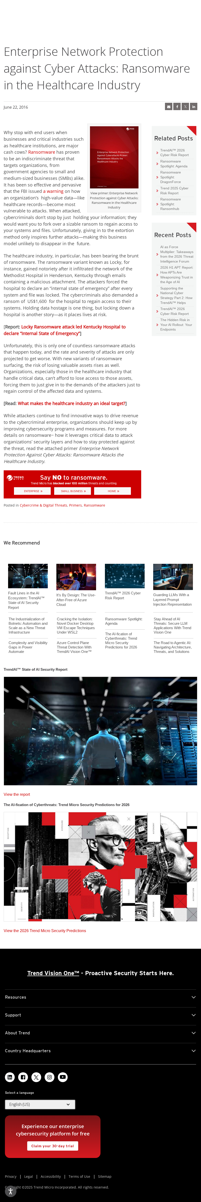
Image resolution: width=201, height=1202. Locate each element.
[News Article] (100, 729)
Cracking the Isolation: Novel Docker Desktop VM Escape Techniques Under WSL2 (76, 625)
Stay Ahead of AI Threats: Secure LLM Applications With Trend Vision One (172, 625)
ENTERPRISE (31, 491)
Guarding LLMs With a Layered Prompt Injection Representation (172, 599)
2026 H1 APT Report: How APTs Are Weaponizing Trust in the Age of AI (175, 274)
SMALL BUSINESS (72, 491)
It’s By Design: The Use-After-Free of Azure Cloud (76, 600)
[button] (40, 1105)
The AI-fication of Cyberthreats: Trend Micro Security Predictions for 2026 (121, 640)
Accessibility (51, 1176)
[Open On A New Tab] (185, 106)
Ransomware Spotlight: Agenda (172, 163)
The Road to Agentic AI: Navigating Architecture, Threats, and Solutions (173, 647)
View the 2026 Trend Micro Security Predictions (45, 929)
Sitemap (105, 1176)
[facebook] (177, 106)
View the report (17, 793)
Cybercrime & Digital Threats (43, 505)
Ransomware (41, 152)
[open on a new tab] (36, 1077)
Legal (28, 1176)
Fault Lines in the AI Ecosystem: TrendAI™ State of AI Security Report (26, 600)
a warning (53, 191)
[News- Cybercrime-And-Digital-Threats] (168, 106)
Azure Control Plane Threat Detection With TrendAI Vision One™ (74, 647)
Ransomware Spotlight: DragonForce (169, 177)
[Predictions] (100, 865)
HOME (112, 491)
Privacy (10, 1176)
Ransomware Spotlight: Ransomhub (169, 204)
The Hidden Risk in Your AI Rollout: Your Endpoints (174, 324)
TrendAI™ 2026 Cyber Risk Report (174, 152)
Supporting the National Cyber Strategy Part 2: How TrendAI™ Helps (174, 295)
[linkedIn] (193, 106)
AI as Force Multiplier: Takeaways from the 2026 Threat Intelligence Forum (175, 254)
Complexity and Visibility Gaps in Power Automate (28, 647)
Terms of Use (79, 1176)
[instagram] (49, 1077)
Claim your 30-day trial (50, 1144)
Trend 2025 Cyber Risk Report (172, 190)
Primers (75, 505)
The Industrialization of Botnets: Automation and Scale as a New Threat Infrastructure (28, 625)
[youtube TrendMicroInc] (63, 1077)
